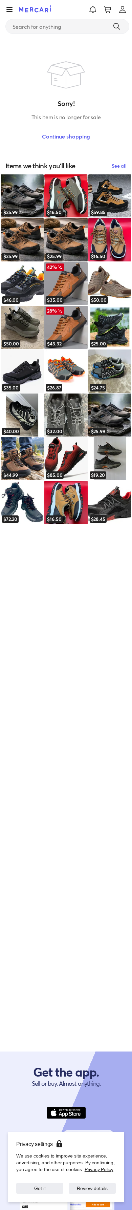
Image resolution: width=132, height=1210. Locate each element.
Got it (40, 1188)
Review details (92, 1188)
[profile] (122, 9)
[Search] (117, 26)
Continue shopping (66, 136)
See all (119, 166)
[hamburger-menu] (9, 9)
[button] (93, 9)
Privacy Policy (99, 1169)
